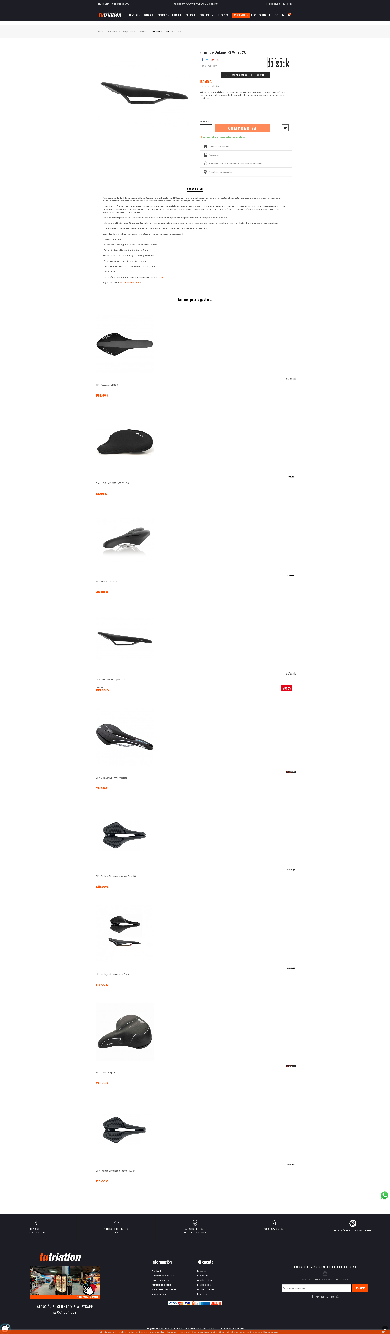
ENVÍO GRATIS (37, 1229)
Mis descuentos (206, 1289)
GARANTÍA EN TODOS (195, 1229)
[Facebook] (312, 1296)
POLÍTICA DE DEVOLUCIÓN (116, 1229)
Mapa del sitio (159, 1294)
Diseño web (213, 1328)
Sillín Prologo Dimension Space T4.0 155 (115, 1170)
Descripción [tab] (195, 189)
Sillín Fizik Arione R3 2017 (108, 385)
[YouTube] (322, 1296)
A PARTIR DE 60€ (37, 1232)
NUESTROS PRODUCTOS (195, 1232)
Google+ (212, 59)
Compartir (202, 59)
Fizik (161, 277)
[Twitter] (317, 1296)
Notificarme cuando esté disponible (245, 75)
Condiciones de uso (163, 1275)
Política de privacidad (164, 1289)
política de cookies (269, 1332)
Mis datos (202, 1275)
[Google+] (327, 1296)
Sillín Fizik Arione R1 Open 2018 (110, 679)
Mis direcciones (205, 1280)
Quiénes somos (160, 1280)
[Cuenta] (283, 15)
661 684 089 (66, 1312)
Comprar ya (242, 128)
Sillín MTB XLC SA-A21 (106, 581)
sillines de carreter (130, 282)
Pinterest (218, 59)
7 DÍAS (116, 1232)
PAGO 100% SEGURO (274, 1229)
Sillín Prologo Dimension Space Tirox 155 (116, 876)
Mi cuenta (202, 1271)
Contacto (157, 1271)
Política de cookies (162, 1284)
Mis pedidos (204, 1284)
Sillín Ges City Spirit (105, 1072)
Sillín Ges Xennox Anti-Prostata (111, 777)
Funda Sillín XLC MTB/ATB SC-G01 (112, 483)
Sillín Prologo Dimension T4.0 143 (112, 974)
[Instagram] (337, 1296)
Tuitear (207, 59)
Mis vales (202, 1294)
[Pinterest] (332, 1296)
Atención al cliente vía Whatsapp (65, 1306)
